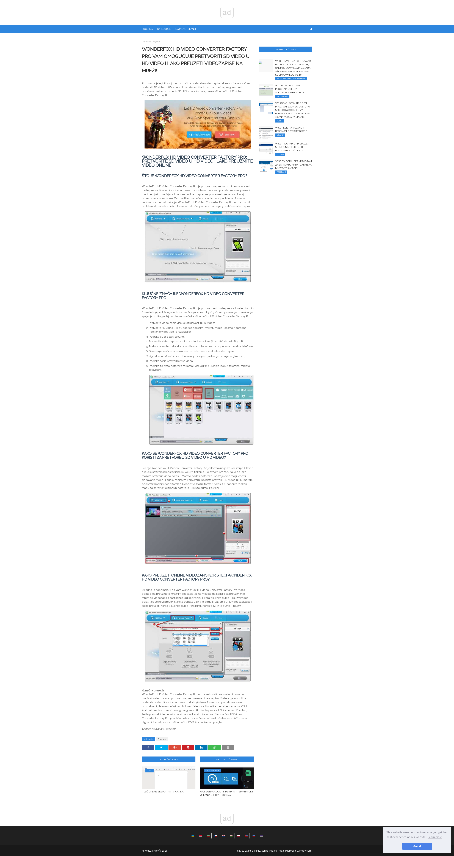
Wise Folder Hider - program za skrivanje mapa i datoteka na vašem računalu (293, 164)
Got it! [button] (417, 846)
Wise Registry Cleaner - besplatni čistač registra (291, 129)
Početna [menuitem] (147, 29)
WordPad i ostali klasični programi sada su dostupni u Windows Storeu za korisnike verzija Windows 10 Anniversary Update (292, 110)
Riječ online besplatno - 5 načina (163, 791)
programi (156, 41)
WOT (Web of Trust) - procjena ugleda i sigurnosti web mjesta (289, 89)
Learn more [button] (435, 837)
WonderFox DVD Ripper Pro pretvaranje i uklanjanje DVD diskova (226, 793)
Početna (146, 41)
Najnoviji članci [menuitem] (185, 29)
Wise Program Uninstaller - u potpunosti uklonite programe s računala (293, 147)
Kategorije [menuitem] (164, 29)
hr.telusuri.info (150, 850)
